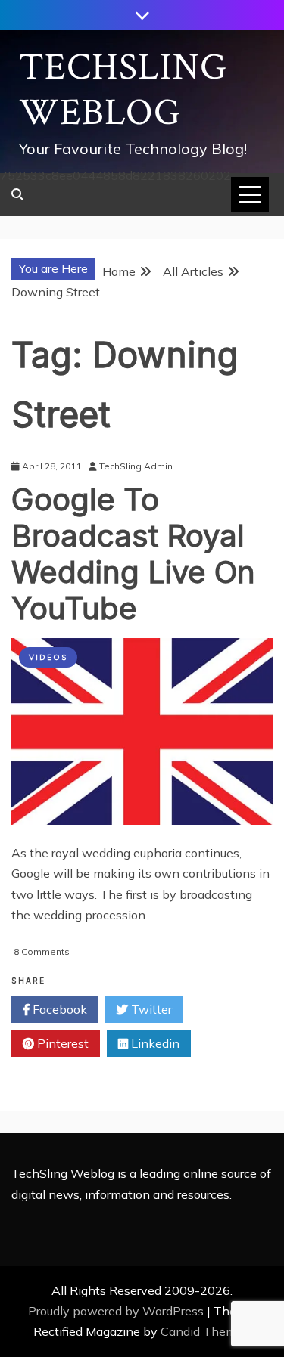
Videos (48, 657)
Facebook (58, 1009)
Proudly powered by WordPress (117, 1310)
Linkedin (153, 1043)
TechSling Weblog (123, 90)
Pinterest (61, 1043)
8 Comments (42, 951)
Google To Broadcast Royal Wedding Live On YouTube (133, 554)
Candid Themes (205, 1331)
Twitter (150, 1009)
